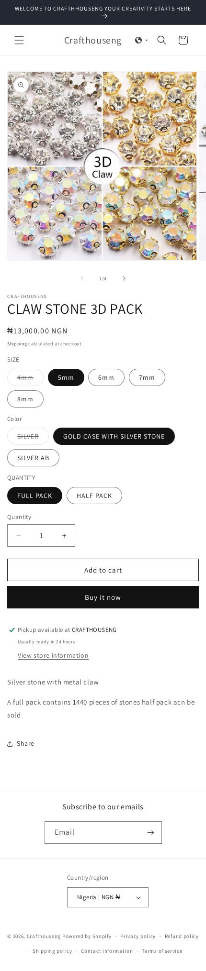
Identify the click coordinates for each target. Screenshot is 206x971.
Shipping (17, 344)
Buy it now (103, 597)
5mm (66, 377)
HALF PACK (94, 495)
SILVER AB (33, 457)
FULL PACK (34, 495)
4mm (30, 379)
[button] (19, 40)
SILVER (33, 438)
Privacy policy (138, 936)
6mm (106, 377)
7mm (147, 377)
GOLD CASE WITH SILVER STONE (114, 436)
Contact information (107, 951)
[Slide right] (124, 278)
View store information (53, 655)
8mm (25, 399)
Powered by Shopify (87, 936)
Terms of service (162, 951)
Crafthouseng (44, 936)
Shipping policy (52, 951)
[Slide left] (81, 278)
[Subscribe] (150, 832)
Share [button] (25, 743)
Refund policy (182, 936)
